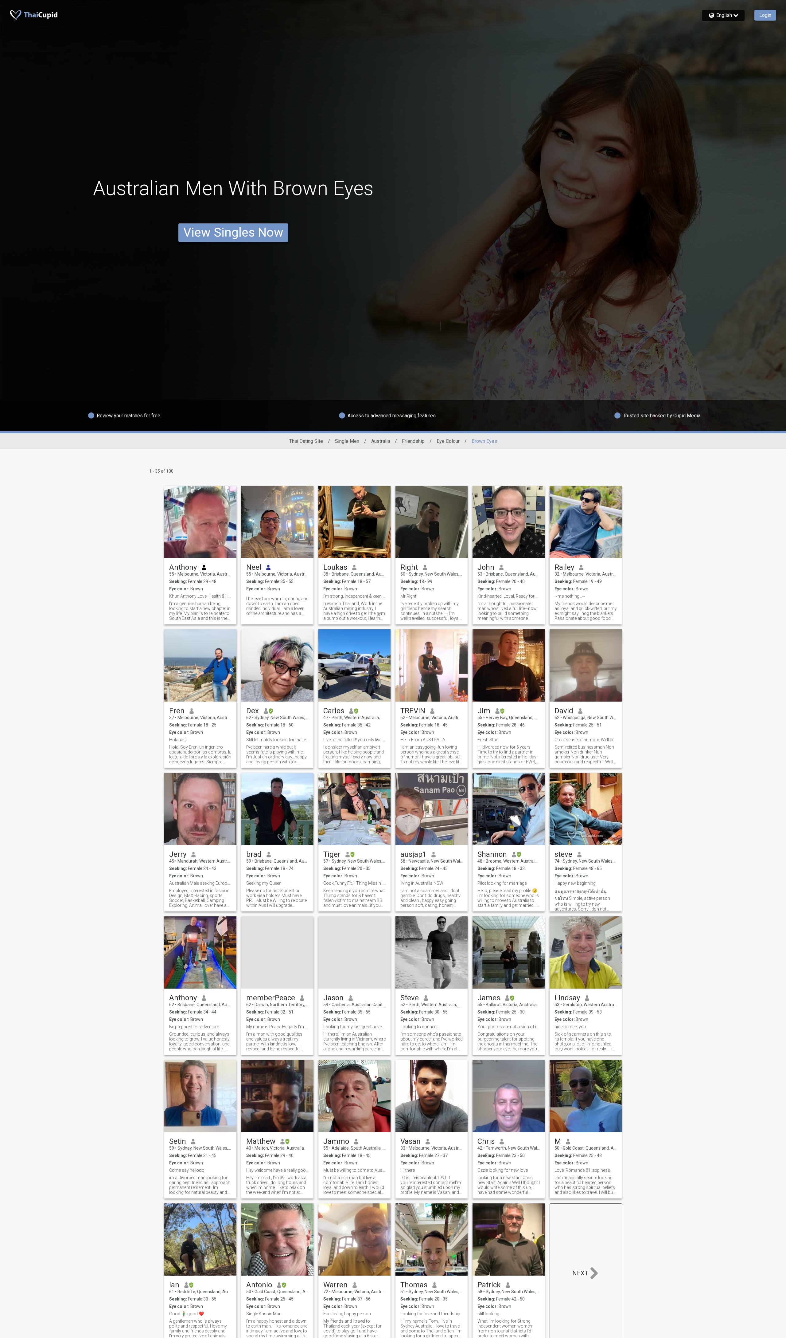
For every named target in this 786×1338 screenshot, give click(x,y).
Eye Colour (448, 441)
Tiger (331, 854)
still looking (488, 1313)
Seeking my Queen (264, 883)
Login (765, 15)
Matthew (260, 1141)
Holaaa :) (178, 739)
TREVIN (412, 710)
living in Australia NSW (421, 883)
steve (563, 854)
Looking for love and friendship (430, 1313)
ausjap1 (413, 854)
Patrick (489, 1285)
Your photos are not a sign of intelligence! (508, 1026)
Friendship (413, 441)
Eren (177, 710)
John (485, 567)
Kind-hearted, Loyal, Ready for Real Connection (508, 596)
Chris (486, 1141)
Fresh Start (488, 739)
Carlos (333, 710)
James (488, 998)
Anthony (183, 567)
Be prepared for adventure (194, 1026)
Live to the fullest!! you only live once (354, 739)
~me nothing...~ (569, 596)
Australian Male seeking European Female (200, 883)
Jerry (177, 854)
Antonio (259, 1285)
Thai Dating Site (306, 441)
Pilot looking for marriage (502, 883)
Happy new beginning (575, 883)
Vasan (410, 1141)
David (563, 710)
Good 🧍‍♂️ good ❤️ (186, 1313)
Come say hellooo (186, 1170)
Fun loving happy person (347, 1313)
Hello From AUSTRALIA (422, 739)
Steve (409, 998)
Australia (380, 441)
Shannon (492, 854)
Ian (174, 1285)
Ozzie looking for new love (502, 1170)
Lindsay (567, 998)
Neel (253, 567)
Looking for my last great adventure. (354, 1026)
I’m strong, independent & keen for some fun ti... (354, 596)
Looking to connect (419, 1026)
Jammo (336, 1141)
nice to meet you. (570, 1026)
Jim (483, 710)
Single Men (347, 441)
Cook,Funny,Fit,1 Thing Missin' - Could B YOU (354, 883)
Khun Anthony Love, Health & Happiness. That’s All (200, 596)
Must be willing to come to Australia (354, 1170)
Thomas (413, 1285)
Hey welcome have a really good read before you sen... (277, 1170)
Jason (333, 998)
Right (409, 567)
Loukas (335, 567)
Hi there (407, 1170)
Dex (252, 710)
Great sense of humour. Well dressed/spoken (585, 739)
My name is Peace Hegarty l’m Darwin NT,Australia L (277, 1026)
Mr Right (408, 596)
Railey (564, 567)
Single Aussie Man (264, 1313)
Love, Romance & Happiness (582, 1170)
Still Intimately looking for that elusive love (277, 739)
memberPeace (270, 998)
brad (254, 854)
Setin (177, 1141)
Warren (335, 1285)
